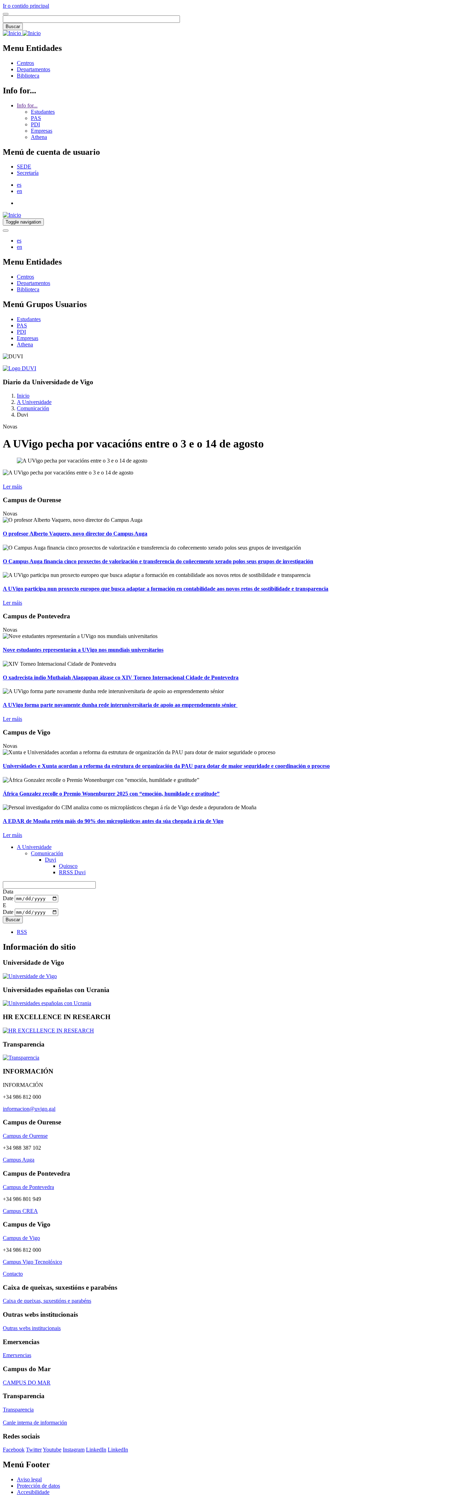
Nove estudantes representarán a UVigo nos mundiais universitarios (83, 650)
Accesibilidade (33, 1492)
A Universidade (34, 402)
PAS (36, 118)
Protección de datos (38, 1486)
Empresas (41, 131)
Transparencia (18, 1410)
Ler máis (12, 487)
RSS (22, 932)
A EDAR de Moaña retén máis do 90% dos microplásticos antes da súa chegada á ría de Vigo (113, 821)
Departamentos (33, 69)
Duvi (50, 860)
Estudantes (43, 112)
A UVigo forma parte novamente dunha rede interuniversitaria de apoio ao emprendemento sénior (120, 705)
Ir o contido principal (26, 6)
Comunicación (33, 408)
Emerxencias (17, 1355)
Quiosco (68, 866)
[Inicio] (22, 33)
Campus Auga (18, 1160)
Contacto (13, 1274)
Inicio (23, 396)
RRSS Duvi (72, 872)
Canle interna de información (35, 1423)
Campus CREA (20, 1211)
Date (8, 898)
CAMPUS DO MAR (27, 1383)
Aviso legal (29, 1479)
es (19, 185)
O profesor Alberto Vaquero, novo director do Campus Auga (75, 534)
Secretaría (28, 173)
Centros (25, 63)
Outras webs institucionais (32, 1328)
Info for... (27, 105)
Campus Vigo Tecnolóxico (32, 1262)
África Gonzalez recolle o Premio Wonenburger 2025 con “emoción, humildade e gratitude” (111, 794)
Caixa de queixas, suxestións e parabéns (47, 1301)
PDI (35, 124)
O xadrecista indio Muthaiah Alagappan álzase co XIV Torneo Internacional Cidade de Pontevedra (121, 677)
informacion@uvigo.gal (29, 1109)
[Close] (5, 14)
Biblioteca (28, 76)
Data (8, 892)
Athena (39, 137)
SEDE (24, 167)
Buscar (13, 26)
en (19, 191)
